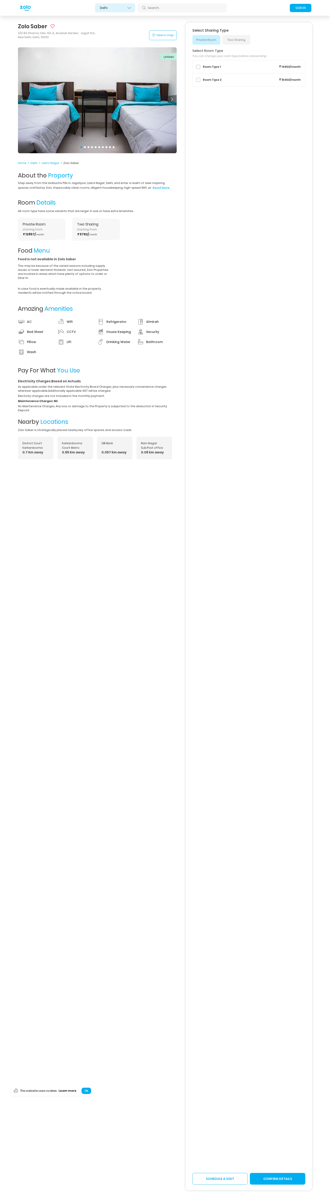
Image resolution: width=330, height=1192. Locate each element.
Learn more (67, 1091)
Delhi (34, 163)
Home (22, 163)
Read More (161, 188)
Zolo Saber (71, 163)
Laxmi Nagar (50, 163)
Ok (86, 1091)
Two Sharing (236, 40)
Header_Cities (115, 8)
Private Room (206, 40)
